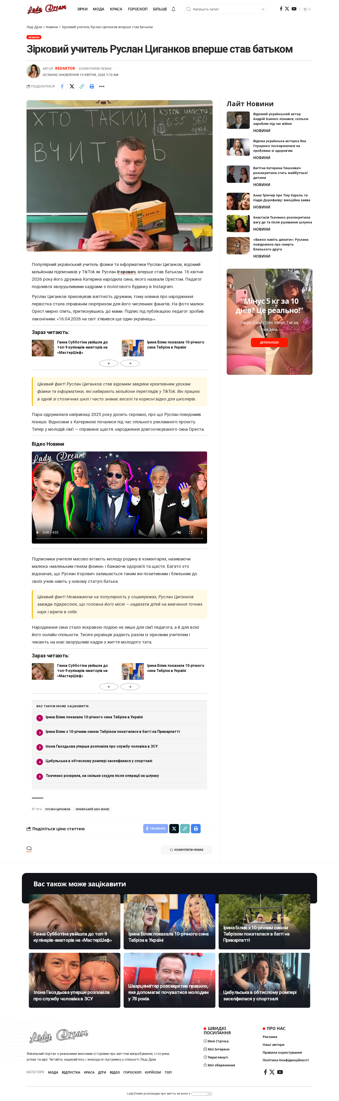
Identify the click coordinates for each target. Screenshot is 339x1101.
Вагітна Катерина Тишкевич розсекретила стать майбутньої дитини (280, 173)
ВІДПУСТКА (71, 1072)
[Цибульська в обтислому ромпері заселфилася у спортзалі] (264, 980)
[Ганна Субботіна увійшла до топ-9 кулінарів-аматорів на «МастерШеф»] (74, 921)
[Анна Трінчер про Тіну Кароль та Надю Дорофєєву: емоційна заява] (238, 201)
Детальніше (269, 342)
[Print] (91, 86)
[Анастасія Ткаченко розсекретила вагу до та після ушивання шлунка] (238, 223)
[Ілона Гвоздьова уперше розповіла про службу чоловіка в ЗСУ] (74, 980)
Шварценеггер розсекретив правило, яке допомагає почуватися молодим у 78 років (168, 992)
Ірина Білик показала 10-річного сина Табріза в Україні (94, 717)
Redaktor (65, 68)
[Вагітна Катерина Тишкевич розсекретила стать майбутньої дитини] (238, 174)
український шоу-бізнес (93, 809)
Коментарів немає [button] (188, 850)
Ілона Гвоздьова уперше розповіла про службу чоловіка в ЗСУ (102, 746)
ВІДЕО (115, 1072)
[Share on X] (72, 86)
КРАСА (89, 1072)
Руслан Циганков (57, 809)
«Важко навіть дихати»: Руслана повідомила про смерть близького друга (280, 244)
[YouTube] (293, 8)
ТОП (168, 1072)
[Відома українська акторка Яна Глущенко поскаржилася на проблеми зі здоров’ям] (238, 147)
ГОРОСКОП (132, 1072)
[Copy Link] (81, 86)
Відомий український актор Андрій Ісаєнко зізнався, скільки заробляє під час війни (280, 119)
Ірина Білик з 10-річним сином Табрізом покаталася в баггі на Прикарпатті (113, 731)
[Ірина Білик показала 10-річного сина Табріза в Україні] (169, 921)
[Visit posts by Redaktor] (33, 71)
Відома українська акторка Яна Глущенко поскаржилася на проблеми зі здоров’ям (279, 146)
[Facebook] (281, 8)
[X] (287, 8)
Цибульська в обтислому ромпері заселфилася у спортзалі (99, 761)
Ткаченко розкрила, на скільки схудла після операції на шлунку (102, 775)
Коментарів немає (95, 68)
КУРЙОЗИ (153, 1072)
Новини (34, 37)
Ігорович (126, 271)
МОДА (53, 1072)
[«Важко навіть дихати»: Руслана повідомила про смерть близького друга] (238, 245)
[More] (101, 86)
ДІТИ (102, 1072)
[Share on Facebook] (62, 86)
